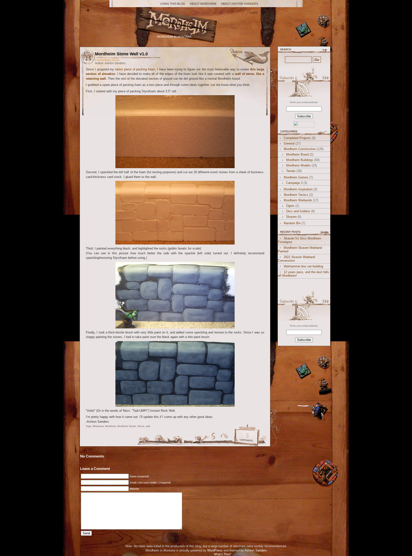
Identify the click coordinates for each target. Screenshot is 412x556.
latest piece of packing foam (135, 69)
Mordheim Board (297, 154)
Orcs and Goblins (298, 211)
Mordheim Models (298, 165)
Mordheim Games (296, 177)
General (289, 143)
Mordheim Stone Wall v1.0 (121, 54)
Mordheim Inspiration (298, 189)
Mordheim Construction (300, 149)
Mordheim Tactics (296, 195)
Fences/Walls (103, 60)
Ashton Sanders (256, 550)
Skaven (291, 216)
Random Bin (292, 223)
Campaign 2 (294, 183)
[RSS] (303, 82)
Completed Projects (297, 138)
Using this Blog (172, 3)
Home (253, 13)
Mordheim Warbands (298, 200)
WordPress (214, 550)
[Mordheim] (174, 21)
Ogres (290, 206)
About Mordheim (203, 3)
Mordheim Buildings (299, 160)
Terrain (115, 60)
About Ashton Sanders (239, 3)
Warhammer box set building (303, 266)
